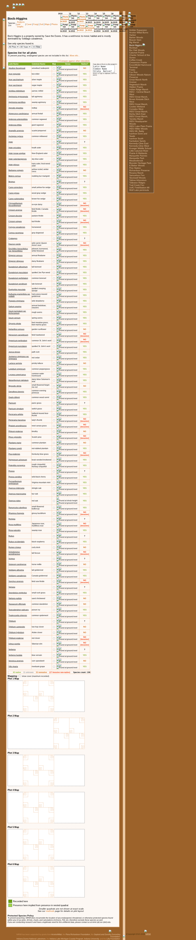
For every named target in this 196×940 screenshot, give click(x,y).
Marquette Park (136, 158)
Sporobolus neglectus (18, 593)
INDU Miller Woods (138, 128)
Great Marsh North (138, 79)
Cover (29, 24)
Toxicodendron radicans (19, 610)
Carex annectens (16, 187)
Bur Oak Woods (137, 50)
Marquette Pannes (138, 155)
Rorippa (12, 519)
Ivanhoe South (136, 138)
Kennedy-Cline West (139, 146)
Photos (54, 24)
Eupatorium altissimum (18, 267)
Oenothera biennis (16, 392)
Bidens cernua (15, 176)
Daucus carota (15, 244)
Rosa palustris (15, 530)
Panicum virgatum (16, 409)
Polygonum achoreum (18, 460)
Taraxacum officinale (17, 604)
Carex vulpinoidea (16, 199)
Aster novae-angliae (17, 153)
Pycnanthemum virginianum (15, 482)
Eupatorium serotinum (18, 284)
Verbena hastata (15, 655)
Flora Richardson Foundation (78, 934)
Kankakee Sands (137, 141)
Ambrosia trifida (15, 125)
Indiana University (91, 939)
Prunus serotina (15, 477)
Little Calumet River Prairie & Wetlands (138, 152)
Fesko (132, 70)
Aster (11, 142)
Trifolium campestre (17, 627)
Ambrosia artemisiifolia (18, 119)
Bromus (12, 182)
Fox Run (133, 72)
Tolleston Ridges (137, 182)
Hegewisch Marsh (138, 84)
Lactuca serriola (15, 363)
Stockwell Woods (137, 178)
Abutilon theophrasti (17, 68)
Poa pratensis (14, 454)
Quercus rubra (15, 501)
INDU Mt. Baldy (136, 131)
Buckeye (133, 47)
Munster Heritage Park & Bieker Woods (140, 164)
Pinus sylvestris (15, 437)
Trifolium (12, 621)
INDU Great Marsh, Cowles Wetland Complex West (138, 106)
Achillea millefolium (17, 91)
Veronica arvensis (16, 661)
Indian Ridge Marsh (138, 89)
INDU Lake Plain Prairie (140, 126)
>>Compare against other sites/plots (73, 61)
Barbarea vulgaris (16, 170)
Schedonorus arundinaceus (14, 553)
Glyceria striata (15, 324)
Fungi (35, 24)
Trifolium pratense (16, 638)
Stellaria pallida (15, 598)
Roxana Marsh (136, 173)
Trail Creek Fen (136, 185)
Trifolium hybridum (16, 632)
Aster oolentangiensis (18, 159)
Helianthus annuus (16, 329)
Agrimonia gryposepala (18, 97)
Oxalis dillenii (14, 397)
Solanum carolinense (17, 564)
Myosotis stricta (15, 386)
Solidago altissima (16, 570)
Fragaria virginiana (16, 301)
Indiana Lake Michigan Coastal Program (66, 939)
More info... (75, 55)
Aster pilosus (14, 165)
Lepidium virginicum (17, 369)
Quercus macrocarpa (17, 494)
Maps (47, 24)
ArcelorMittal (56, 934)
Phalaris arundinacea (17, 426)
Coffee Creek (135, 60)
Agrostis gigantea (16, 108)
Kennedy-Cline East (138, 143)
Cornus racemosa (16, 233)
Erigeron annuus (16, 255)
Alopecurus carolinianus (19, 114)
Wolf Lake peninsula (139, 190)
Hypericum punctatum (18, 346)
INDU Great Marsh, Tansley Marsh (138, 117)
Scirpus (12, 559)
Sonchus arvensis (16, 581)
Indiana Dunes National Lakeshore (31, 939)
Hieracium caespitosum (18, 335)
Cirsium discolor (15, 216)
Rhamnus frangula (16, 513)
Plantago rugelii (15, 448)
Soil (41, 24)
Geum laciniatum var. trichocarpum (17, 312)
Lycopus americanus (17, 375)
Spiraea (12, 587)
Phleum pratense (16, 431)
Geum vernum (14, 318)
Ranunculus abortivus (18, 508)
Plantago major (15, 443)
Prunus (12, 471)
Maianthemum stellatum (18, 380)
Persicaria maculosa (17, 420)
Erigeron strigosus (16, 261)
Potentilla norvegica (17, 465)
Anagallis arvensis (16, 131)
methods (50, 911)
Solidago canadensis (17, 576)
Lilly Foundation (113, 939)
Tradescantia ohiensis (18, 615)
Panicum (12, 403)
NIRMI (148, 934)
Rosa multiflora (15, 525)
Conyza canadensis (17, 227)
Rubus (11, 536)
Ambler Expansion (138, 30)
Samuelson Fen (137, 175)
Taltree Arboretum (138, 180)
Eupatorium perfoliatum (18, 278)
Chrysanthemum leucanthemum (15, 204)
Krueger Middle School (140, 148)
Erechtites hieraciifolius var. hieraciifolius (18, 250)
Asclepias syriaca (16, 136)
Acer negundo (14, 74)
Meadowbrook (136, 160)
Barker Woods (136, 37)
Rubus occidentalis (16, 542)
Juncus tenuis (14, 352)
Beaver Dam (135, 40)
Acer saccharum (15, 85)
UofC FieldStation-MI (139, 187)
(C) (127, 934)
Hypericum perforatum (18, 341)
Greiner (133, 82)
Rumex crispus (15, 547)
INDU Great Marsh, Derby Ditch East (138, 112)
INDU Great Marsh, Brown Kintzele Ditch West (139, 99)
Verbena (12, 649)
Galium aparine (15, 307)
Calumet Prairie (136, 52)
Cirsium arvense (15, 210)
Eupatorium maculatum (18, 272)
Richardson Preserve (139, 170)
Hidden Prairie (136, 87)
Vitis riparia (13, 666)
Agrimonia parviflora (17, 102)
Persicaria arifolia (16, 414)
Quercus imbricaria (16, 488)
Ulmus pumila (14, 644)
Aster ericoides (15, 148)
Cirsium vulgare (15, 221)
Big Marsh (134, 42)
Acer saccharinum (16, 80)
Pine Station (135, 168)
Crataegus (13, 238)
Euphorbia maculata (17, 289)
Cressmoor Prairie (138, 62)
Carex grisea (14, 193)
